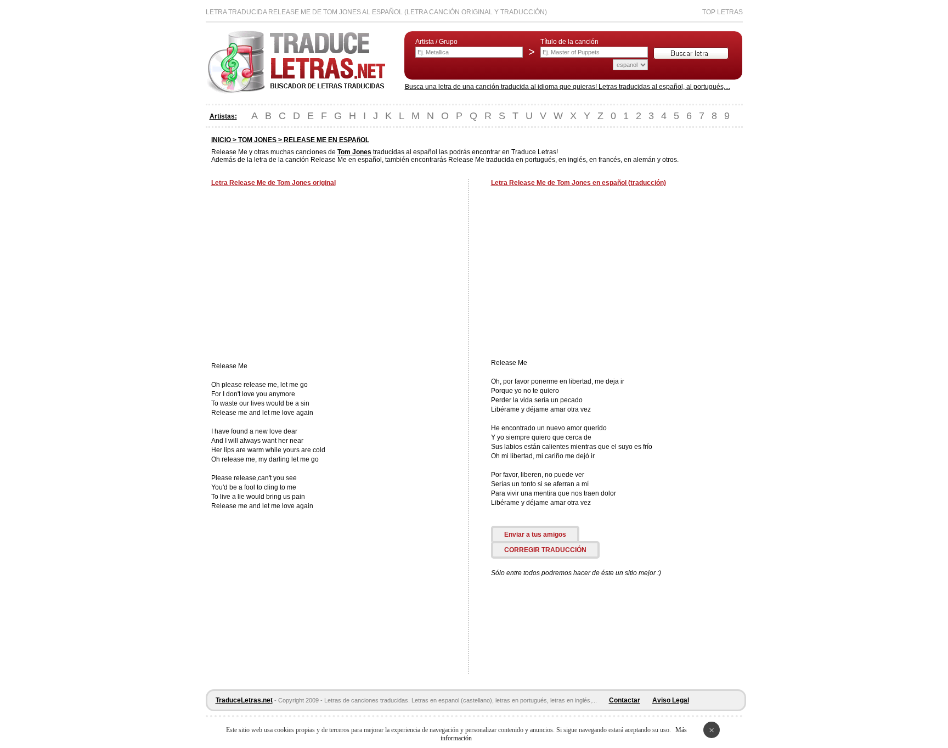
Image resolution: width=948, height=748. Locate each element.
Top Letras (722, 12)
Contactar (624, 700)
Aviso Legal (670, 700)
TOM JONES (257, 140)
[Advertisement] (303, 275)
